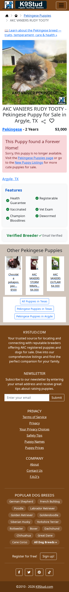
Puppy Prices (34, 448)
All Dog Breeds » (45, 542)
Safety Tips (34, 435)
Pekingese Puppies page (35, 158)
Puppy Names (35, 441)
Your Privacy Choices (34, 429)
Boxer (34, 528)
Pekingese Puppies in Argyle (34, 316)
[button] (51, 120)
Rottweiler (16, 528)
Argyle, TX (10, 179)
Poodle (18, 508)
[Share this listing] (43, 121)
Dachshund (51, 528)
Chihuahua (24, 535)
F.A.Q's (34, 477)
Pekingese (12, 129)
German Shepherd (21, 501)
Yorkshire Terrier (48, 522)
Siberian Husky (20, 522)
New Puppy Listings (29, 162)
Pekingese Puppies (37, 15)
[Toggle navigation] (61, 5)
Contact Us (35, 470)
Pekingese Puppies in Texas (34, 309)
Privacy (34, 423)
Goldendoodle (49, 515)
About (34, 464)
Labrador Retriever (42, 508)
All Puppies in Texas (34, 301)
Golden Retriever (22, 515)
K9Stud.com (44, 587)
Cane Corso (19, 542)
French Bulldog (50, 501)
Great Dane (45, 535)
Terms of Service (35, 417)
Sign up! (48, 556)
